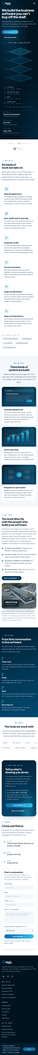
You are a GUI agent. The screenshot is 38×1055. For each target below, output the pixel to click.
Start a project (9, 32)
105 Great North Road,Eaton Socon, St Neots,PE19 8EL (9, 1035)
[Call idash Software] (12, 976)
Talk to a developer (10, 578)
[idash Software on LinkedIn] (3, 976)
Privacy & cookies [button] (13, 1052)
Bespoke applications (8, 985)
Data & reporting (7, 988)
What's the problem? (11, 909)
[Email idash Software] (8, 976)
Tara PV (12, 613)
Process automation (8, 994)
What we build (6, 1006)
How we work (6, 1009)
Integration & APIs (7, 991)
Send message (18, 936)
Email (6, 892)
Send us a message (17, 810)
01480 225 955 (18, 805)
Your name (8, 884)
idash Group (5, 1018)
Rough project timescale (15, 926)
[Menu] (34, 3)
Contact (4, 1015)
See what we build (10, 37)
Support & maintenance (9, 997)
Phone (8, 901)
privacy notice (8, 943)
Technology (5, 1012)
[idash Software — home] (6, 3)
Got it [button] (29, 1049)
